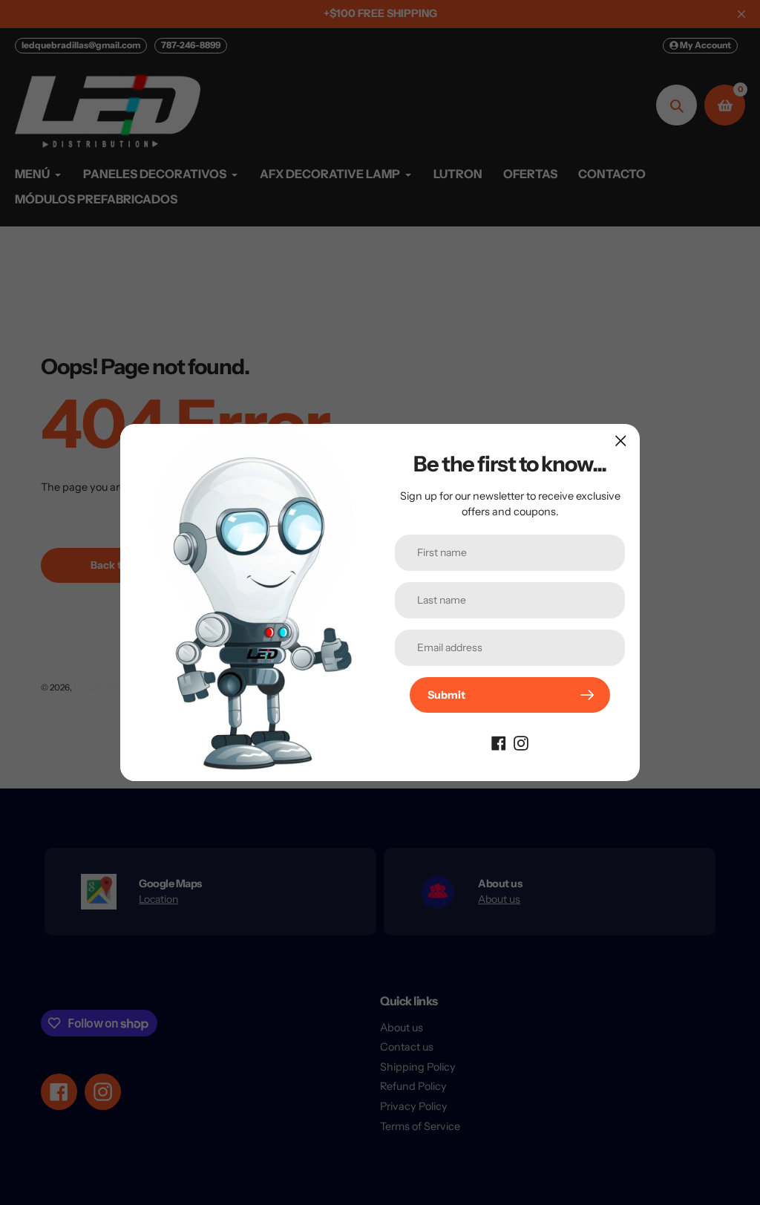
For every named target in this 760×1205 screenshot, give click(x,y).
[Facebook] (498, 742)
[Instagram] (521, 742)
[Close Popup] (621, 440)
